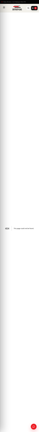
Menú (4, 8)
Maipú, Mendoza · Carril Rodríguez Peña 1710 (14, 1)
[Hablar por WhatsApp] (34, 427)
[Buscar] (28, 8)
